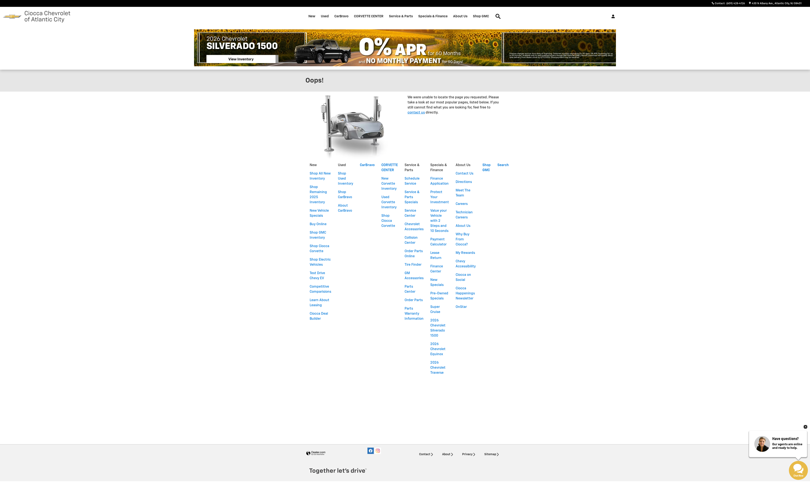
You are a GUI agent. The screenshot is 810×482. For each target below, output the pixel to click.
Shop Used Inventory (345, 178)
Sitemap (490, 454)
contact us (416, 112)
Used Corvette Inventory (389, 202)
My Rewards (465, 253)
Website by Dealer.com (315, 453)
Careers (462, 204)
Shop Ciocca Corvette (388, 221)
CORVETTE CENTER (368, 16)
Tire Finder (413, 265)
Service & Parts (401, 16)
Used (325, 16)
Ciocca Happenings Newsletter (465, 293)
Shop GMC (481, 16)
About (446, 454)
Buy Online (318, 224)
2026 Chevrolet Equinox (438, 349)
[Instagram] (378, 451)
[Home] (12, 16)
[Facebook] (370, 451)
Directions (464, 182)
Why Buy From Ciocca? (462, 239)
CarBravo (341, 16)
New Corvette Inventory (389, 184)
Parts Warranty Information (414, 314)
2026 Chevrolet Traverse (438, 368)
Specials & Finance (433, 16)
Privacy (467, 454)
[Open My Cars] (612, 16)
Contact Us (464, 173)
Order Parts (414, 300)
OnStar (461, 307)
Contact (424, 454)
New (311, 16)
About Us (460, 16)
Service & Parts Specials (412, 197)
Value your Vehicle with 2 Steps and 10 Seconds (439, 221)
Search (503, 165)
